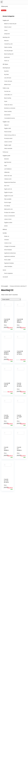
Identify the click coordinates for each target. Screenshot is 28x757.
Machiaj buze (6, 68)
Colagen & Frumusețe (9, 246)
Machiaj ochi (6, 37)
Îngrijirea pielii (6, 155)
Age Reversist (7, 162)
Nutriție (5, 233)
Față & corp (6, 88)
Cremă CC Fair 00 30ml (19, 384)
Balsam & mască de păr (10, 23)
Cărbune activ (7, 179)
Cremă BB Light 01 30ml (7, 320)
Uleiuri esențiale (8, 148)
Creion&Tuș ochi (8, 44)
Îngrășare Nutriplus (9, 263)
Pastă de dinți (7, 131)
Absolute (6, 159)
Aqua (5, 165)
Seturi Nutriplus (8, 249)
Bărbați (5, 229)
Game (5, 30)
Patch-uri (6, 60)
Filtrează (4, 10)
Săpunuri (6, 125)
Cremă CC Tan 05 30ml (6, 480)
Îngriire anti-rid (8, 189)
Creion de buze (8, 81)
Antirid (5, 226)
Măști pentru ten (8, 209)
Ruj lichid (6, 71)
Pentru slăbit (7, 259)
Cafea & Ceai (7, 243)
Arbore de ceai (8, 175)
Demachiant (7, 115)
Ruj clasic (6, 74)
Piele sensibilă (7, 199)
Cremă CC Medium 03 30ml (6, 449)
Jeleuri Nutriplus (8, 266)
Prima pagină (4, 286)
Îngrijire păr (6, 20)
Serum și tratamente (9, 216)
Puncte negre (7, 202)
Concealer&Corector (9, 118)
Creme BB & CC (8, 94)
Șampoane (7, 33)
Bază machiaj (7, 98)
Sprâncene (7, 57)
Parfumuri (5, 152)
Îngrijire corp (6, 121)
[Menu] (2, 2)
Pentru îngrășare (8, 273)
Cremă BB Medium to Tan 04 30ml (20, 353)
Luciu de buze (7, 78)
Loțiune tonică (7, 219)
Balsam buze (7, 84)
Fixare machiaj (7, 111)
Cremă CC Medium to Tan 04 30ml (20, 450)
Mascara (6, 40)
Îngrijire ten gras (8, 192)
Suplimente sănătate (9, 256)
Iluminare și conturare (9, 108)
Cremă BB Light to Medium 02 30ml (20, 321)
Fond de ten (7, 91)
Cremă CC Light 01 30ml (6, 416)
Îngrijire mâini (7, 128)
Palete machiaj (8, 47)
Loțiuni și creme (8, 141)
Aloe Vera (6, 185)
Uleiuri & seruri (7, 27)
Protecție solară (8, 138)
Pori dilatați (7, 206)
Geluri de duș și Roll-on (10, 135)
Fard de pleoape (8, 50)
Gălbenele (6, 172)
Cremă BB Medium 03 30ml (7, 352)
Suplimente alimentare (10, 253)
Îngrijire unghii (7, 145)
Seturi (4, 270)
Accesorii (5, 277)
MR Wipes (5, 64)
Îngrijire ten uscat (8, 195)
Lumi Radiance (7, 169)
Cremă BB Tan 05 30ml (7, 384)
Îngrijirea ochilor (8, 222)
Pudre (5, 101)
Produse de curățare (9, 212)
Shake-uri (6, 236)
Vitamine (6, 239)
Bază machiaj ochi (8, 54)
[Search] (25, 2)
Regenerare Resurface (10, 182)
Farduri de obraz (8, 104)
